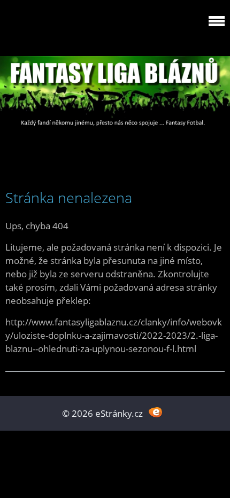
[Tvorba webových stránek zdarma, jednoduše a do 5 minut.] (155, 412)
